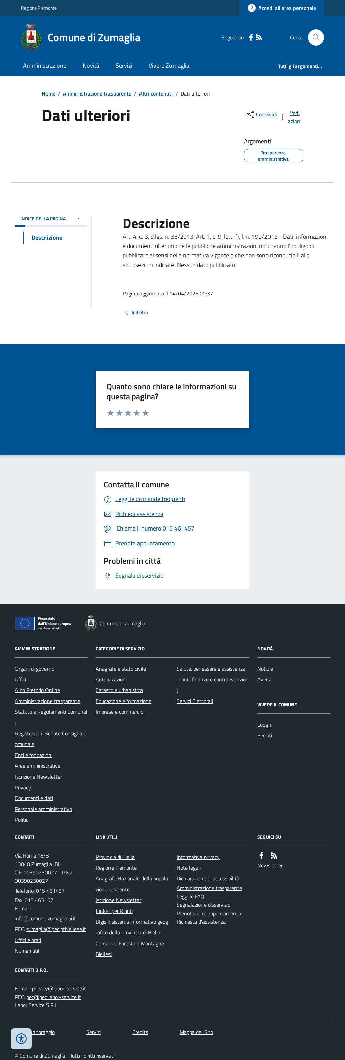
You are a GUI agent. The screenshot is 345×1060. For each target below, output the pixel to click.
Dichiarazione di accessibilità (208, 878)
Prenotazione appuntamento (209, 913)
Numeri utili (27, 951)
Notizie (265, 668)
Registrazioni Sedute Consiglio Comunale (50, 738)
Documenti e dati (34, 798)
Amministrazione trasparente (97, 93)
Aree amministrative (37, 766)
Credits (140, 1032)
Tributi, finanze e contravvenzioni (213, 684)
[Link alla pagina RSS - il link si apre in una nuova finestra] (259, 37)
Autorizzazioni (111, 679)
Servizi (124, 65)
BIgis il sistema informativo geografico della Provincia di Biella (132, 927)
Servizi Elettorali (195, 701)
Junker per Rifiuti (114, 911)
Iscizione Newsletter (118, 900)
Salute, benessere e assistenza (211, 668)
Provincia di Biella (115, 857)
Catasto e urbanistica (119, 690)
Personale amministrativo (43, 809)
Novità (91, 65)
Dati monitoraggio (35, 1032)
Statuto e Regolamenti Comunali (51, 717)
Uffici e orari (28, 940)
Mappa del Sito (196, 1032)
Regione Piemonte (39, 7)
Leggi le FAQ (191, 896)
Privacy (23, 787)
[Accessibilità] (21, 1038)
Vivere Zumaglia (169, 65)
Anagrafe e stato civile (121, 668)
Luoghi (264, 725)
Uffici (20, 679)
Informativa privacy (198, 857)
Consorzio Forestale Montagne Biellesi (130, 948)
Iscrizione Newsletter (38, 776)
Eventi (264, 735)
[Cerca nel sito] (313, 37)
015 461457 (50, 891)
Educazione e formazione (123, 701)
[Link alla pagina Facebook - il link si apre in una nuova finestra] (251, 37)
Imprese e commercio (119, 712)
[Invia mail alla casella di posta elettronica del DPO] (59, 988)
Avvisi (264, 679)
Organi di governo (34, 668)
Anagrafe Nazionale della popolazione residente (132, 883)
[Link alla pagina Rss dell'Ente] (274, 855)
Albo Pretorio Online (37, 690)
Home (48, 93)
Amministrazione (44, 65)
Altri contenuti (156, 93)
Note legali (189, 868)
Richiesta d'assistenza (201, 922)
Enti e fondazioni (33, 755)
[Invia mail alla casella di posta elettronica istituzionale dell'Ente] (45, 918)
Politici (22, 820)
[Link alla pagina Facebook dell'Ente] (261, 855)
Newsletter (270, 865)
